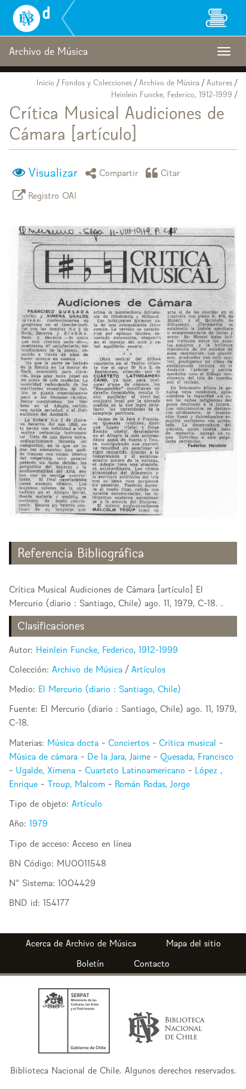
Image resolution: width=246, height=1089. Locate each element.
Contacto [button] (152, 963)
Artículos (148, 669)
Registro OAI (52, 195)
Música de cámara (43, 756)
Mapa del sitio (193, 943)
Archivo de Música (169, 83)
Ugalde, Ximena (45, 770)
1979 (38, 823)
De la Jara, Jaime (118, 756)
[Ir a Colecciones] (216, 18)
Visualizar (53, 172)
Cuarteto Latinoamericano (135, 770)
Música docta (73, 742)
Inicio (45, 83)
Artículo (87, 803)
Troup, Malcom (76, 783)
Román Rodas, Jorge (152, 783)
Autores (219, 83)
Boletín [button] (90, 963)
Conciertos (128, 742)
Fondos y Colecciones (96, 83)
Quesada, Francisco (196, 756)
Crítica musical (187, 742)
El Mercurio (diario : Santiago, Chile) (109, 689)
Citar (170, 172)
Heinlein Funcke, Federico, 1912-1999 (171, 95)
